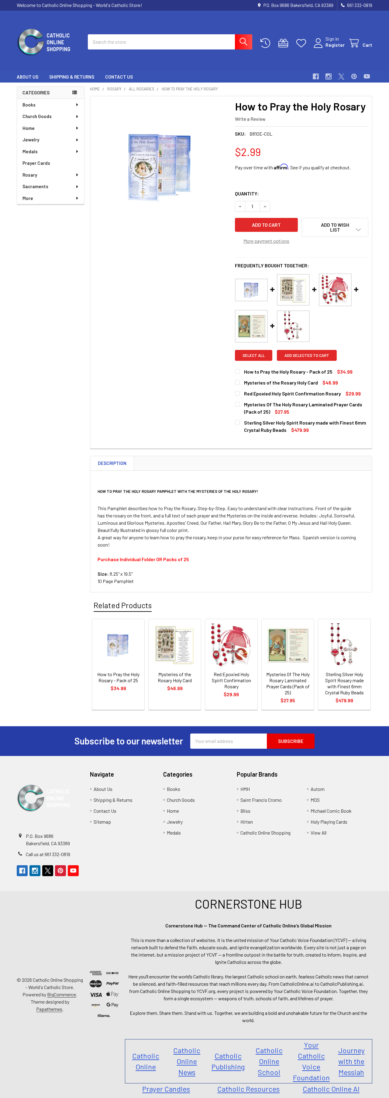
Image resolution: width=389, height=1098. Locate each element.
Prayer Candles (166, 1088)
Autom (318, 789)
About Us (27, 77)
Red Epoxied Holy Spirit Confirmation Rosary (292, 393)
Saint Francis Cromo (261, 800)
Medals (30, 151)
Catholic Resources (248, 1088)
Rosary (29, 175)
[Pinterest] (354, 76)
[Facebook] (315, 76)
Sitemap (102, 822)
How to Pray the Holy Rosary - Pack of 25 (288, 371)
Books (29, 104)
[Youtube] (366, 76)
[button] (334, 227)
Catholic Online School (269, 1061)
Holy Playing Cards (329, 822)
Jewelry (30, 139)
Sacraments (35, 186)
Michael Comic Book (331, 811)
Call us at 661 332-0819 (48, 854)
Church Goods (37, 116)
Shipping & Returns (71, 77)
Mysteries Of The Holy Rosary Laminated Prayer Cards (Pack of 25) (288, 683)
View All (318, 832)
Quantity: (247, 193)
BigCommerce (61, 994)
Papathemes (49, 1009)
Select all (254, 355)
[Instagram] (328, 76)
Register (335, 45)
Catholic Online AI (331, 1088)
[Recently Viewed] (267, 43)
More (27, 198)
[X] (341, 76)
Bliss (245, 811)
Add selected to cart (306, 355)
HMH (245, 789)
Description (112, 463)
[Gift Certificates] (284, 43)
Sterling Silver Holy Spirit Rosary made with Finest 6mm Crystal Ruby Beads (344, 683)
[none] (161, 166)
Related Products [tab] (123, 605)
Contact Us (119, 77)
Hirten (246, 822)
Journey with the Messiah (351, 1061)
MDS (315, 800)
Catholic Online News (186, 1061)
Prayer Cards (36, 163)
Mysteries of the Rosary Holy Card (281, 382)
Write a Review (250, 119)
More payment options (266, 241)
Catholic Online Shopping (265, 832)
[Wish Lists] (302, 43)
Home (28, 128)
